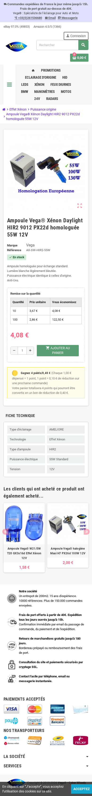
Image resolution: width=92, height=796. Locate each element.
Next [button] (87, 532)
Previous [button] (5, 532)
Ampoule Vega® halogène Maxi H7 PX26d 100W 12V (67, 551)
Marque (12, 245)
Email (50, 18)
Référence (14, 250)
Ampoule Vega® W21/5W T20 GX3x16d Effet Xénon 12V (24, 553)
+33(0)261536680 (28, 18)
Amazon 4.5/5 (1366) (47, 26)
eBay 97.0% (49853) (17, 26)
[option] (24, 537)
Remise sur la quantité (25, 293)
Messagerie (68, 18)
